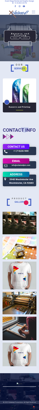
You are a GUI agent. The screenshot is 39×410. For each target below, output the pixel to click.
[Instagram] (19, 6)
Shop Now (15, 37)
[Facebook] (15, 6)
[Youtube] (23, 6)
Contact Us (25, 37)
